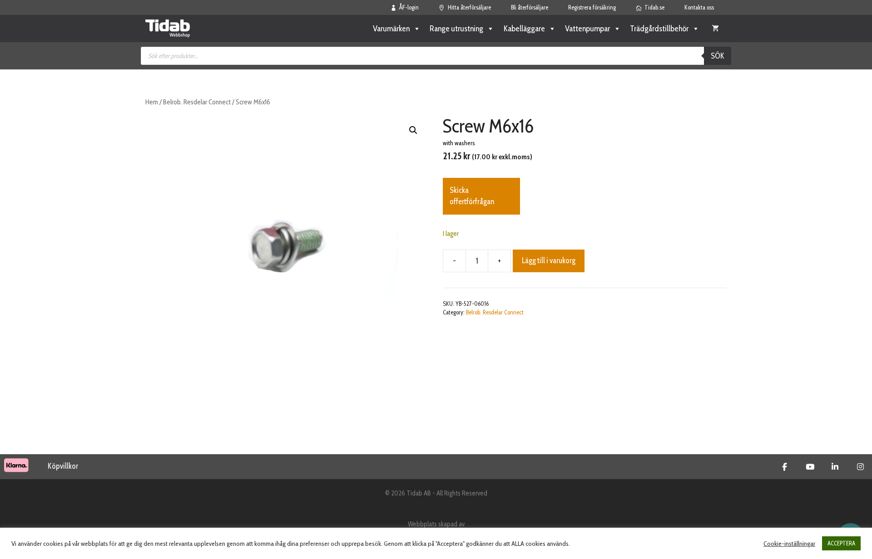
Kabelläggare (524, 29)
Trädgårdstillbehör (659, 29)
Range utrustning (456, 29)
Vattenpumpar (587, 29)
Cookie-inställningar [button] (789, 543)
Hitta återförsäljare (469, 7)
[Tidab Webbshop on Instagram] (860, 467)
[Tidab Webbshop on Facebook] (784, 467)
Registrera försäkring (592, 7)
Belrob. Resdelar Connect (197, 102)
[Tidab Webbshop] (167, 28)
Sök (717, 55)
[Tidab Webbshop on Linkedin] (835, 467)
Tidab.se (654, 7)
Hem (151, 102)
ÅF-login (409, 7)
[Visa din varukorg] (715, 28)
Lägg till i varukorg (548, 260)
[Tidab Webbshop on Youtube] (810, 467)
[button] (413, 130)
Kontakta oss (699, 7)
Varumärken (391, 29)
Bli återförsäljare (529, 7)
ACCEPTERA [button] (841, 543)
